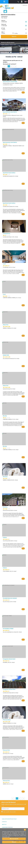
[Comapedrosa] (14, 226)
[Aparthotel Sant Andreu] (14, 165)
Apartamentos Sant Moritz (10, 112)
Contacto (4, 821)
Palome (5, 537)
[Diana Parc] (14, 317)
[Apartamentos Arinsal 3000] (14, 74)
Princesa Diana (7, 719)
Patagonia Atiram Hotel (9, 659)
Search (14, 36)
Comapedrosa (6, 233)
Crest (4, 264)
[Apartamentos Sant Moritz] (14, 104)
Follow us (25, 5)
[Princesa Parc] (14, 743)
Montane (5, 476)
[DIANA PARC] (14, 348)
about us (4, 824)
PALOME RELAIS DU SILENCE (10, 598)
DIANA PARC (6, 355)
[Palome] (14, 530)
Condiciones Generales (7, 827)
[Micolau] (14, 408)
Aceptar (14, 842)
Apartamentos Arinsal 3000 (10, 81)
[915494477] (18, 2)
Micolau (5, 416)
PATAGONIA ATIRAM (8, 628)
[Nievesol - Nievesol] (14, 7)
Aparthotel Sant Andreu (9, 172)
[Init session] (22, 2)
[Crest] (14, 256)
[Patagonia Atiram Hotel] (14, 651)
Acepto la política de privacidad (9, 811)
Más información (14, 838)
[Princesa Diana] (14, 712)
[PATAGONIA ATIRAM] (14, 621)
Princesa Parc (6, 750)
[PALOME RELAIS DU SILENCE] (14, 591)
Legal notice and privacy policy (9, 818)
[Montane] (14, 469)
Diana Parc (5, 324)
